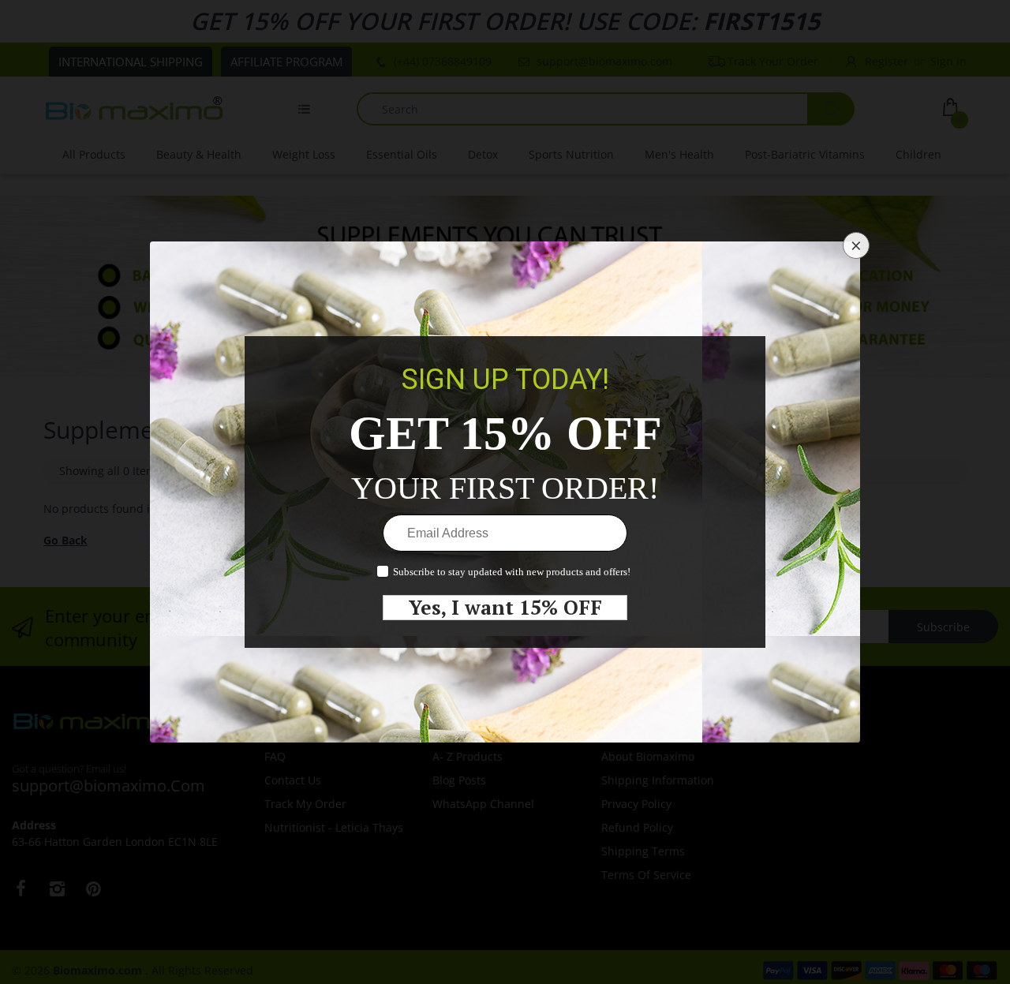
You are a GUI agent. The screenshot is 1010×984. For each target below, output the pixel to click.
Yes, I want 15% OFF (505, 607)
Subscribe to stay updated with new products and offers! (511, 572)
